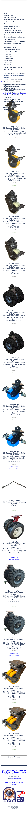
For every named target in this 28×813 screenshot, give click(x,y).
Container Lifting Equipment (13, 30)
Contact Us (6, 109)
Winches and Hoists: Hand (12, 99)
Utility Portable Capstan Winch (13, 93)
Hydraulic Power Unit (10, 52)
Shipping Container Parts (11, 86)
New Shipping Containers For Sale (14, 84)
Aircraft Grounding (10, 17)
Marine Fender (8, 60)
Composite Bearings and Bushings (14, 37)
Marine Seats (8, 63)
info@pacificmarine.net (16, 778)
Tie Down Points (9, 90)
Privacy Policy (8, 782)
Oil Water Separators (10, 65)
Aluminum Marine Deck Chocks (14, 19)
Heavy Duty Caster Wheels (12, 43)
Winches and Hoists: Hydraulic (13, 101)
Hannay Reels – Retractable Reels (14, 41)
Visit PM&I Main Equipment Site (14, 770)
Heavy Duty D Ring (10, 47)
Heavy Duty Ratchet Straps (12, 49)
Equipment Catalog (9, 15)
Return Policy (15, 782)
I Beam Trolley (8, 56)
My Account (6, 107)
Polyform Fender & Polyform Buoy (14, 73)
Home (5, 13)
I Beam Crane (8, 54)
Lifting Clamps (8, 58)
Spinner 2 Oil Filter (10, 88)
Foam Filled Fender (10, 39)
